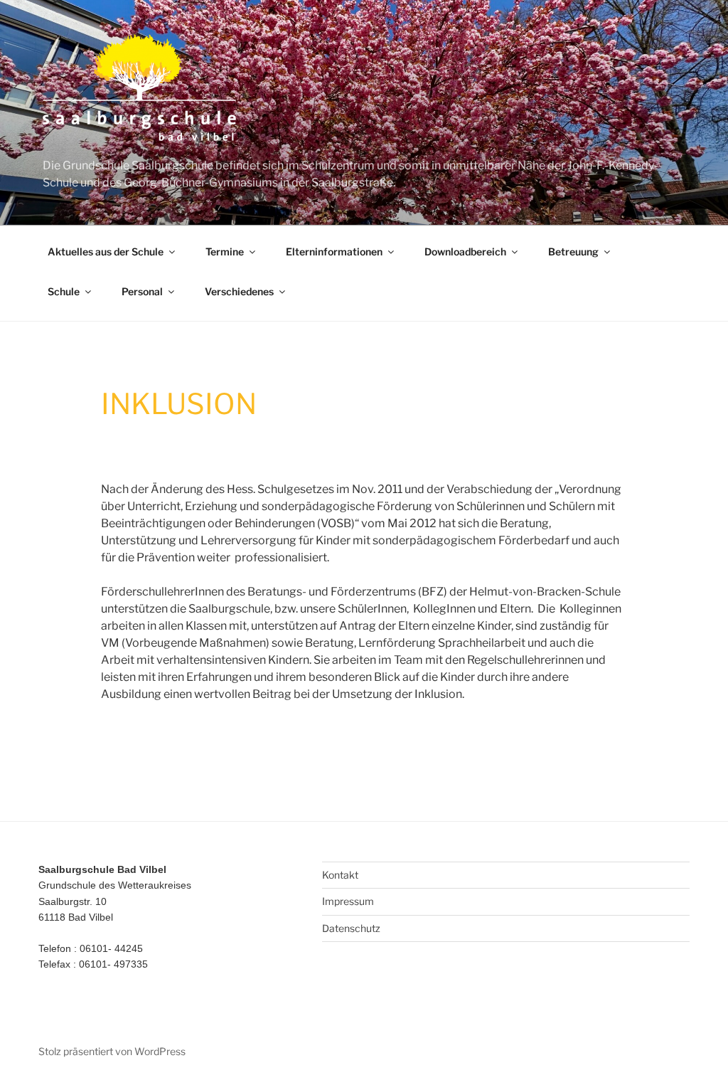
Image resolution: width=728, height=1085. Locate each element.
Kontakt (340, 875)
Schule (64, 291)
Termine (224, 251)
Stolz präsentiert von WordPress (112, 1051)
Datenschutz (351, 928)
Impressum (348, 901)
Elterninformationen (334, 251)
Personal (142, 291)
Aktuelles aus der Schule (106, 251)
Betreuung (573, 251)
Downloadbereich (465, 251)
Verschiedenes (239, 291)
